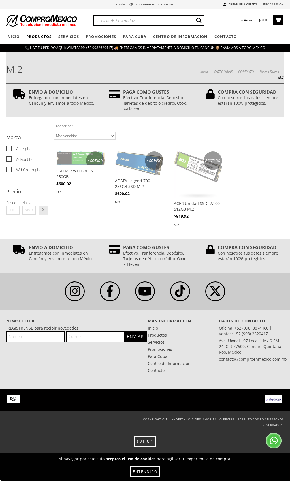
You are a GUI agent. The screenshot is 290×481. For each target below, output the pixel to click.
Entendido (145, 471)
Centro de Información (180, 36)
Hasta (26, 202)
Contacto (225, 36)
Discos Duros (269, 71)
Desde (11, 202)
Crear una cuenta (243, 4)
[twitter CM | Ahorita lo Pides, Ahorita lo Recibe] (215, 291)
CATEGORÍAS (223, 71)
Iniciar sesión (273, 4)
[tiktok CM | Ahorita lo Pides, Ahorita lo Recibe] (180, 291)
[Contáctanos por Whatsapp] (274, 441)
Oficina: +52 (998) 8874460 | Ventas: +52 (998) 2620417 (245, 330)
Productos (39, 36)
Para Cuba (134, 36)
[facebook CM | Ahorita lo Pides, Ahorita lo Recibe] (110, 291)
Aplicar (43, 210)
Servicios (68, 36)
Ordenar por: (64, 125)
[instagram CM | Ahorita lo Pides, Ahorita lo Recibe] (75, 291)
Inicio (13, 36)
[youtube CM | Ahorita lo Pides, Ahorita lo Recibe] (145, 291)
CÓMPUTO (246, 71)
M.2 (58, 192)
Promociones (101, 36)
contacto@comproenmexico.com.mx (145, 4)
